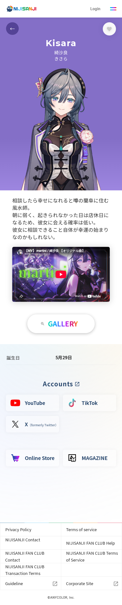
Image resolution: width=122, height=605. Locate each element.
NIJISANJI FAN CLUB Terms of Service (92, 556)
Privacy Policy (18, 529)
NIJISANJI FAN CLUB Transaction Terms (24, 569)
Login (95, 8)
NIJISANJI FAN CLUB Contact (24, 556)
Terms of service (81, 529)
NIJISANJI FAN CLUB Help (90, 543)
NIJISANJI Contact (22, 539)
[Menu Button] (113, 9)
